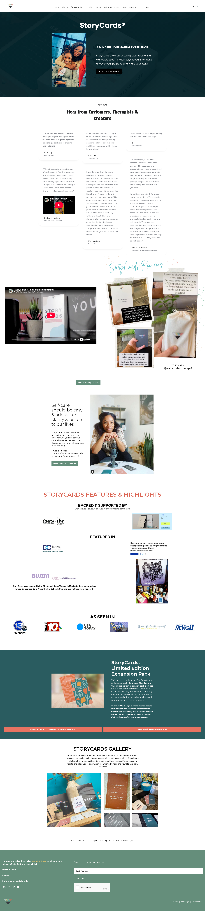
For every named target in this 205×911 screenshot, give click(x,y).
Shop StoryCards (88, 382)
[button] (195, 6)
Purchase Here (109, 71)
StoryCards (76, 7)
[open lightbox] (74, 800)
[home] (10, 6)
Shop (146, 7)
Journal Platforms (103, 7)
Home (56, 7)
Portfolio (89, 7)
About (65, 7)
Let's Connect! (129, 7)
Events (117, 7)
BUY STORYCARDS (64, 463)
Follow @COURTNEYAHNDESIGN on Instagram (52, 729)
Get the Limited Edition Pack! (152, 729)
